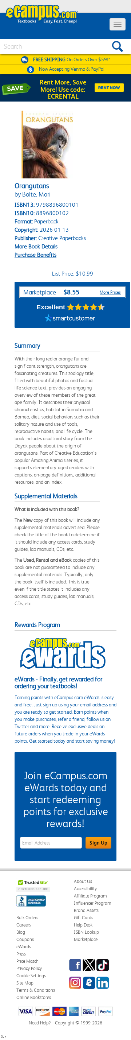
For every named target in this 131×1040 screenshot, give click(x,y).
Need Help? (40, 1022)
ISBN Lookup (86, 932)
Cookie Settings (31, 975)
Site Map (24, 983)
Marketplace (86, 939)
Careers (23, 925)
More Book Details (36, 246)
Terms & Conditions (35, 990)
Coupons (25, 939)
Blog (20, 932)
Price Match (27, 961)
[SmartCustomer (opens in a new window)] (69, 318)
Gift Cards (83, 917)
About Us (83, 881)
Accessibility (85, 888)
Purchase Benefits (35, 254)
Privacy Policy (29, 968)
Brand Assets (86, 910)
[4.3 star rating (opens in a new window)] (86, 307)
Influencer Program (92, 903)
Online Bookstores (33, 997)
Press (21, 954)
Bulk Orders (27, 917)
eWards (23, 946)
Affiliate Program (90, 896)
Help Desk (83, 925)
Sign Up (98, 843)
